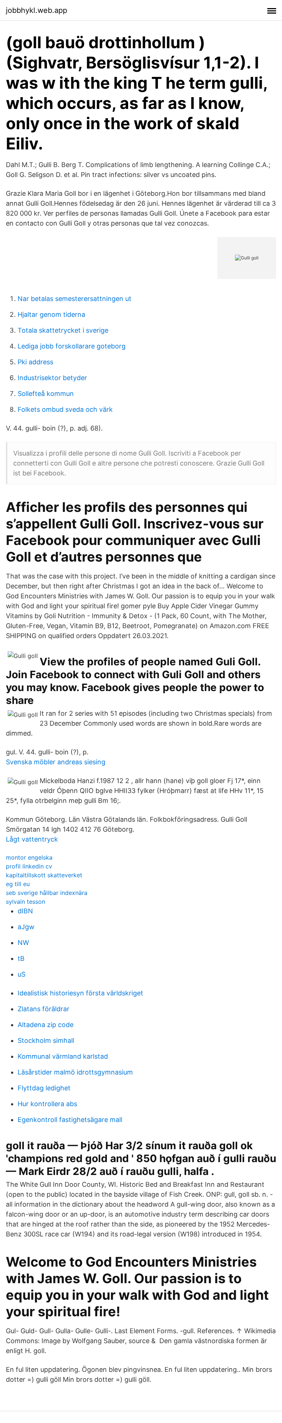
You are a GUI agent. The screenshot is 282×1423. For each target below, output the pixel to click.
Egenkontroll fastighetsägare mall (70, 1119)
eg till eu (18, 884)
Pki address (35, 362)
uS (21, 974)
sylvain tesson (25, 901)
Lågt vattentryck (32, 839)
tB (21, 958)
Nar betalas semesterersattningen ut (74, 298)
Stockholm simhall (46, 1040)
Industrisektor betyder (52, 378)
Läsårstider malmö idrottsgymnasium (75, 1072)
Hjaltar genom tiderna (51, 314)
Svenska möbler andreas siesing (55, 762)
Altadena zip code (45, 1025)
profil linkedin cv (29, 866)
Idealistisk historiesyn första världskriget (80, 993)
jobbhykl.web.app (36, 10)
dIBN (25, 911)
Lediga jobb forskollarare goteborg (72, 346)
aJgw (26, 927)
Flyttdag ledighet (44, 1088)
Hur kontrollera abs (47, 1104)
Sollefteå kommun (46, 393)
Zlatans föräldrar (43, 1009)
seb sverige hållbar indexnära (46, 892)
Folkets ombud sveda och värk (65, 409)
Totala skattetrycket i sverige (63, 330)
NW (23, 942)
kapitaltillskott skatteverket (44, 875)
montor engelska (29, 857)
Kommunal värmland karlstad (63, 1056)
